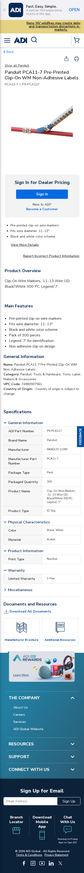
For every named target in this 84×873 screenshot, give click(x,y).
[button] (80, 436)
